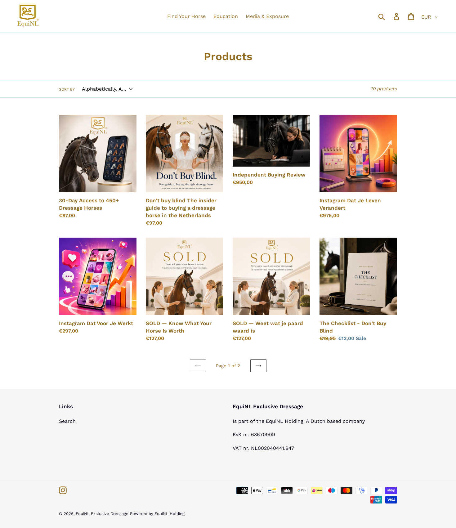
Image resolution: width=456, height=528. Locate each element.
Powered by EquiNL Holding (157, 513)
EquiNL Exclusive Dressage (102, 513)
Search (67, 421)
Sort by (67, 89)
